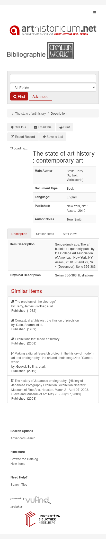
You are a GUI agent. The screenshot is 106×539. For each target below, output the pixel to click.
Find (21, 96)
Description (19, 233)
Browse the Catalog (24, 459)
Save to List (55, 136)
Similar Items (45, 233)
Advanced (40, 96)
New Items (18, 463)
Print (66, 127)
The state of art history (30, 113)
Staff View (70, 233)
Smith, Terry (75, 171)
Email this (44, 127)
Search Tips (19, 484)
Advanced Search (23, 438)
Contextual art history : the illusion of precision (47, 320)
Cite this (20, 127)
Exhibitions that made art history (37, 338)
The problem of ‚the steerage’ (35, 301)
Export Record (25, 136)
